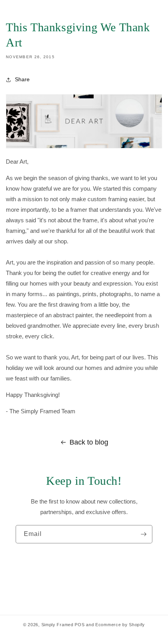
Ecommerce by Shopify (120, 624)
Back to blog (89, 442)
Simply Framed (57, 624)
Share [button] (22, 79)
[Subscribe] (143, 534)
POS (79, 624)
